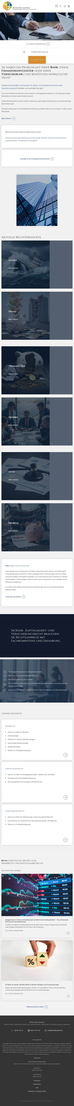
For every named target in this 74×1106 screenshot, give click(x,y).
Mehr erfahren (6, 118)
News (14, 587)
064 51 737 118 (35, 1030)
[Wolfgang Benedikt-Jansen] (21, 6)
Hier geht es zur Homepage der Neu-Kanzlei (35, 159)
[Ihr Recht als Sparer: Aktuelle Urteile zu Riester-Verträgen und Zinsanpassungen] (36, 961)
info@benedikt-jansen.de (39, 52)
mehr (68, 933)
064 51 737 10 (39, 60)
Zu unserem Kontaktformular (36, 44)
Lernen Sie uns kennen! (13, 597)
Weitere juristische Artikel (35, 1007)
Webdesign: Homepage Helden (37, 1091)
